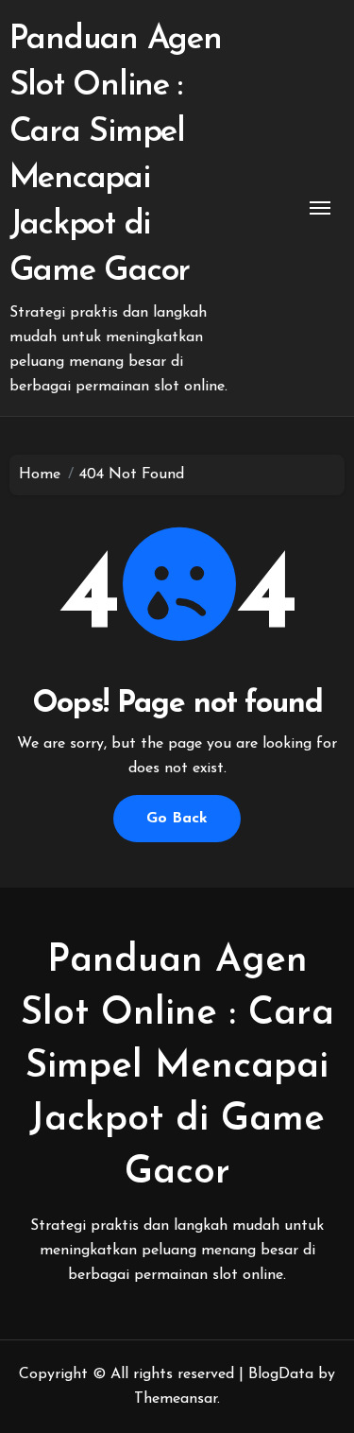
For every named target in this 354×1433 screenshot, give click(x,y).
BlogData (280, 1374)
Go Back (177, 818)
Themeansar (175, 1399)
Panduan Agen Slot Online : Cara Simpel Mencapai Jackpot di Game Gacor (177, 1067)
